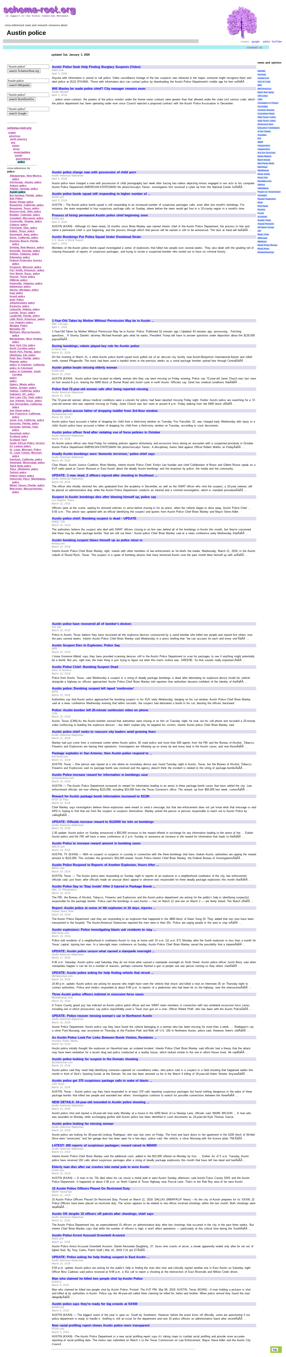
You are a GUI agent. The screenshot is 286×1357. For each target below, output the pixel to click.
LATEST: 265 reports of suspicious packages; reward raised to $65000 (104, 1145)
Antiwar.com (263, 78)
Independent (264, 145)
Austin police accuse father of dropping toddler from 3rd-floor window (105, 410)
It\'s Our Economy (266, 153)
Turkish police (18, 472)
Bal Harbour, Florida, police (26, 195)
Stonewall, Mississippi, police (27, 462)
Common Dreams (266, 110)
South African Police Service (27, 443)
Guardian (262, 135)
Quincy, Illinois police (22, 384)
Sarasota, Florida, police (24, 423)
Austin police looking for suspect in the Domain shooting (95, 1059)
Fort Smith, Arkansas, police (27, 270)
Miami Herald (264, 160)
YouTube (277, 41)
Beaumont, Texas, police (24, 208)
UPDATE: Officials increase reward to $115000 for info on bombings (103, 821)
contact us (255, 47)
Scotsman (262, 217)
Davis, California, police (24, 237)
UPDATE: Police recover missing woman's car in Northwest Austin (102, 1015)
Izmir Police (17, 299)
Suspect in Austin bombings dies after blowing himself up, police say (104, 497)
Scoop (261, 213)
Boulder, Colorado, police (25, 214)
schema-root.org (19, 128)
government (23, 158)
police (13, 378)
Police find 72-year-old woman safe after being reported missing (100, 389)
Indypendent (264, 149)
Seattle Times (264, 220)
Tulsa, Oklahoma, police (24, 469)
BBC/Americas (264, 89)
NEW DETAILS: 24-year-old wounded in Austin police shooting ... (100, 1102)
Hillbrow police (18, 280)
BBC (260, 85)
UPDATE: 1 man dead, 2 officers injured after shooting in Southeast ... (104, 475)
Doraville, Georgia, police (25, 250)
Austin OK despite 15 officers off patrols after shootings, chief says (102, 1213)
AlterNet (261, 71)
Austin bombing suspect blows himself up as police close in (97, 540)
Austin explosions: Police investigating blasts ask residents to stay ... (104, 929)
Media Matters (265, 156)
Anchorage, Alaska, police (25, 182)
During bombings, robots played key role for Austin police (95, 346)
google (256, 41)
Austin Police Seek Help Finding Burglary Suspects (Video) (96, 67)
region (12, 132)
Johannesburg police (22, 302)
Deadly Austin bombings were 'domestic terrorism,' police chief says (103, 454)
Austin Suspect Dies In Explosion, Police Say (86, 645)
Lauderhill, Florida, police (25, 315)
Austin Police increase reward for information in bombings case (100, 774)
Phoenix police (18, 361)
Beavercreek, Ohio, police (25, 211)
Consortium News (266, 113)
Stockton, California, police (26, 459)
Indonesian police (20, 286)
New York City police (22, 345)
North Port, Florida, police (25, 351)
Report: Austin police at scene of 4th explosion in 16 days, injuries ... (104, 908)
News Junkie (264, 174)
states (15, 145)
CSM (260, 99)
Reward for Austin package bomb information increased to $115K (101, 796)
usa (13, 142)
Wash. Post (263, 234)
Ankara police (18, 185)
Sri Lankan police (20, 446)
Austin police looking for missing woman (82, 1123)
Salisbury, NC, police (22, 394)
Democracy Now (265, 124)
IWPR (260, 142)
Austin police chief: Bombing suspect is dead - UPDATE (94, 518)
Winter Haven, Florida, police (27, 485)
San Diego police (20, 410)
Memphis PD (17, 329)
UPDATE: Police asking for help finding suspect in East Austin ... (100, 1257)
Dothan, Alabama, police (24, 254)
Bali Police (16, 198)
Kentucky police (19, 306)
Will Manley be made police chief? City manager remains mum (98, 88)
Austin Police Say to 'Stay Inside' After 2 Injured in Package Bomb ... (103, 886)
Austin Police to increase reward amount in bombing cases (96, 843)
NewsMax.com (264, 181)
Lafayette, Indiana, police (25, 309)
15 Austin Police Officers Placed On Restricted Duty (91, 1188)
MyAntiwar (262, 167)
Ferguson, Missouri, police (25, 267)
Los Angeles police (21, 322)
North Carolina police (22, 348)
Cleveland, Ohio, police (23, 227)
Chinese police (19, 224)
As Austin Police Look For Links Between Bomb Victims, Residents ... (104, 1037)
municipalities (22, 152)
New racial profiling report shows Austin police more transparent (100, 1325)
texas (16, 149)
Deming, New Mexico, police (27, 247)
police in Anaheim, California (27, 364)
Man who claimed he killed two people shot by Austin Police (97, 1278)
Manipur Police (19, 325)
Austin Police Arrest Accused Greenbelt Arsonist (88, 1235)
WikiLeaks (262, 238)
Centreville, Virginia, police (26, 221)
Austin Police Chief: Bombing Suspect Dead (85, 667)
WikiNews (262, 241)
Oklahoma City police (23, 355)
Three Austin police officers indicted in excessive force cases (98, 994)
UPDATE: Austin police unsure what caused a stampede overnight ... (103, 951)
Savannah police (20, 433)
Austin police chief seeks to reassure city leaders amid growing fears (104, 731)
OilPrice (261, 185)
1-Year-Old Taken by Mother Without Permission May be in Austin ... (103, 320)
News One (263, 177)
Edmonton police (20, 257)
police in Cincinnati (21, 368)
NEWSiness (263, 170)
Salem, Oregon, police (23, 387)
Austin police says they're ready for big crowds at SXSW (94, 1304)
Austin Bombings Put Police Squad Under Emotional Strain (96, 237)
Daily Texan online (267, 117)
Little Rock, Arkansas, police (27, 319)
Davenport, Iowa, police (24, 234)
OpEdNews (263, 188)
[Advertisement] (87, 136)
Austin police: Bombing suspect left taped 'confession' (93, 688)
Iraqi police (16, 293)
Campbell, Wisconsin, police (27, 218)
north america (18, 139)
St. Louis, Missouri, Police (25, 449)
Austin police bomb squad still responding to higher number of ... (101, 193)
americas (14, 136)
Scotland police (19, 436)
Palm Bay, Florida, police (25, 358)
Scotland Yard (18, 439)
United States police (22, 475)
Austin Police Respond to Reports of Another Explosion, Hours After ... (105, 865)
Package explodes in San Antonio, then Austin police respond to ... (102, 753)
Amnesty (262, 74)
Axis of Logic (264, 81)
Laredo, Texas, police (22, 312)
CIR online (263, 96)
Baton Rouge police (21, 201)
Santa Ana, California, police (27, 420)
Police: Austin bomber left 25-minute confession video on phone (100, 710)
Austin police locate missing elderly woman (84, 367)
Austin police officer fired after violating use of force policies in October (106, 432)
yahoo (266, 41)
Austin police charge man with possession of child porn (94, 172)
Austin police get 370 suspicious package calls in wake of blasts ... (102, 1080)
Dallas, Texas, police (22, 231)
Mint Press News (266, 163)
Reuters (261, 209)
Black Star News (266, 92)
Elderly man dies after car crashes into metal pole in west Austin (100, 1167)
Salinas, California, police (25, 390)
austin (18, 155)
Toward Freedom (266, 224)
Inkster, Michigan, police (24, 290)
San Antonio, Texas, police (26, 400)
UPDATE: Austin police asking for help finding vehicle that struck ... (103, 972)
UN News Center (266, 227)
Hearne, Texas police (22, 276)
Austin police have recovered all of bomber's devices (91, 624)
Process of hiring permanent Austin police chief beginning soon (100, 215)
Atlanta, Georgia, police (24, 188)
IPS (259, 138)
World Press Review (267, 245)
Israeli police (17, 296)
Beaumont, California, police (27, 205)
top (275, 1349)
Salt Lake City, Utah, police (26, 397)
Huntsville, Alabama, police (26, 283)
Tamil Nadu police (20, 466)
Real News (263, 206)
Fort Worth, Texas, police (25, 273)
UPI (259, 231)
